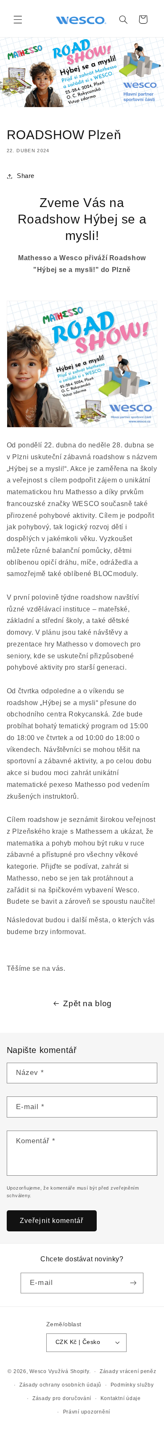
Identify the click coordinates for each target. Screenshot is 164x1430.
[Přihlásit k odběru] (133, 1283)
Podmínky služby (132, 1384)
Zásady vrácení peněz (128, 1371)
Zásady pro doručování (61, 1398)
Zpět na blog (87, 1003)
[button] (17, 19)
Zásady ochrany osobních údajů (60, 1384)
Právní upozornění (87, 1411)
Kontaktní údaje (121, 1398)
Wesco (38, 1371)
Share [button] (25, 175)
